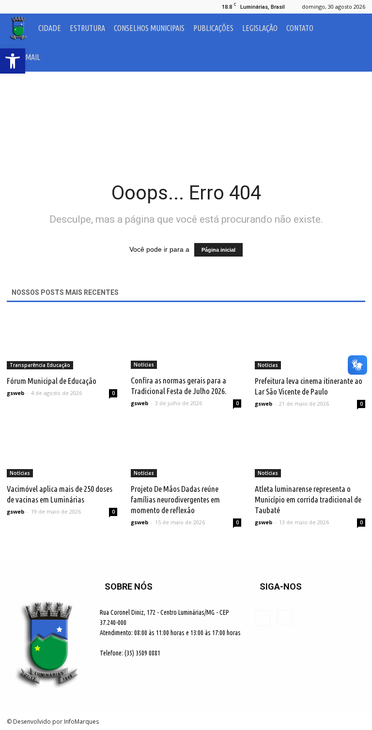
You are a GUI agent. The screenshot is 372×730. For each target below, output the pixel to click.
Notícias (144, 364)
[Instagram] (30, 7)
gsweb (15, 392)
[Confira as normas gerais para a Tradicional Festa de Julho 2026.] (186, 342)
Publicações (213, 28)
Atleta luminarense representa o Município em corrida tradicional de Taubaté (308, 499)
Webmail (25, 57)
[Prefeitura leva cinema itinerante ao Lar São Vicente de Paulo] (310, 342)
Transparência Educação (40, 365)
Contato (299, 28)
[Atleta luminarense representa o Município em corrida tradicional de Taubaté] (310, 450)
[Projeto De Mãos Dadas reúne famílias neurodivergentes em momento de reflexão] (186, 450)
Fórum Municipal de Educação (51, 380)
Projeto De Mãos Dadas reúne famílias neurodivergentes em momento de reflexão (175, 499)
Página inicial (218, 250)
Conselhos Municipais (149, 28)
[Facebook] (14, 7)
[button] (353, 42)
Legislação (260, 28)
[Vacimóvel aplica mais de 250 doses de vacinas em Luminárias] (62, 450)
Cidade (49, 28)
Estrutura (87, 28)
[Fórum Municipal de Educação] (62, 342)
